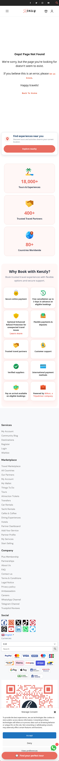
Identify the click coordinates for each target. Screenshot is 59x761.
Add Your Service (10, 530)
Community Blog (9, 435)
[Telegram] (32, 629)
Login (4, 448)
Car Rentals (7, 504)
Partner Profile (8, 534)
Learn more (16, 333)
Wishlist (5, 452)
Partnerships (7, 561)
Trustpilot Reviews (10, 608)
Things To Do (7, 487)
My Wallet (6, 483)
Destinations (7, 439)
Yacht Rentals (8, 509)
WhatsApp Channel (11, 599)
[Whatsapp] (25, 629)
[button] (55, 711)
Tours (4, 491)
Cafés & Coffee (8, 513)
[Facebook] (4, 622)
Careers (5, 595)
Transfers (6, 500)
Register (5, 444)
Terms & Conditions (11, 578)
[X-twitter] (18, 622)
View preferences (29, 750)
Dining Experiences (11, 517)
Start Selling (7, 543)
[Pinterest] (32, 622)
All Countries (7, 470)
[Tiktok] (25, 622)
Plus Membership (10, 556)
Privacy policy (8, 586)
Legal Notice (7, 582)
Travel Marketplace (10, 466)
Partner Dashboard (10, 526)
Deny (29, 743)
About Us (6, 565)
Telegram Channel (10, 603)
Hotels (4, 521)
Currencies (6, 638)
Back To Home (29, 93)
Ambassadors (8, 591)
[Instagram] (11, 622)
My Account (7, 431)
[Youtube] (11, 629)
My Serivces (7, 539)
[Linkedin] (18, 629)
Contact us (6, 573)
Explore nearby (29, 148)
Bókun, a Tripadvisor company (43, 394)
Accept (29, 735)
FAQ (3, 569)
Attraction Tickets (10, 496)
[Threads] (4, 629)
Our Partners (7, 474)
